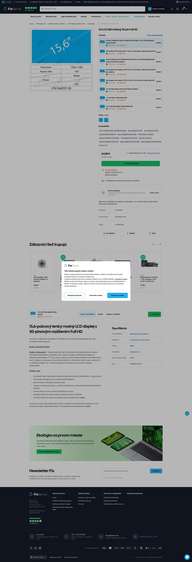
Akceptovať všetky (117, 295)
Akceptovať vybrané (75, 295)
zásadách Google (121, 279)
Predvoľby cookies (95, 295)
